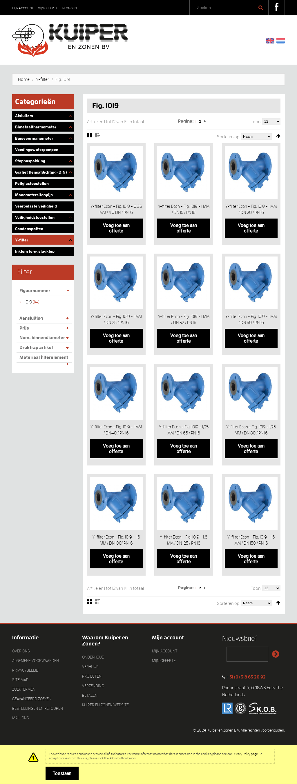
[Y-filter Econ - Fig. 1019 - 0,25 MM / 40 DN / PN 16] (116, 172)
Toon (255, 121)
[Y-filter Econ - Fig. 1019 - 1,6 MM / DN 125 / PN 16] (183, 503)
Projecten (92, 676)
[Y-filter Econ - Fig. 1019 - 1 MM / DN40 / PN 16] (116, 393)
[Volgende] (205, 121)
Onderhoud (93, 657)
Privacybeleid (25, 670)
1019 (28, 302)
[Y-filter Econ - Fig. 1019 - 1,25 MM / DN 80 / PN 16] (251, 393)
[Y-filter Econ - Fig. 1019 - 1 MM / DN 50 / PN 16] (251, 283)
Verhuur (90, 667)
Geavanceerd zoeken (31, 699)
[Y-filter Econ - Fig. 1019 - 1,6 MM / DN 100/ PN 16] (116, 503)
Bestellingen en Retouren (37, 708)
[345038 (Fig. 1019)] (251, 503)
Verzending (93, 686)
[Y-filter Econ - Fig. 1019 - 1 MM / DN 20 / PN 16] (251, 172)
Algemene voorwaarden (35, 661)
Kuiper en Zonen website (105, 705)
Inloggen (69, 8)
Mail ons (20, 718)
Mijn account (23, 8)
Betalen (89, 695)
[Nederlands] (280, 40)
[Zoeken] (260, 7)
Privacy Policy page (245, 754)
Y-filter (42, 79)
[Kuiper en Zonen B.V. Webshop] (70, 38)
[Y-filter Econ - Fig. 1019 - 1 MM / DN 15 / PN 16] (183, 172)
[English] (270, 40)
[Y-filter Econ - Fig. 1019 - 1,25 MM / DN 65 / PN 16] (183, 393)
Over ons (21, 651)
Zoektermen (23, 689)
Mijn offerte (48, 8)
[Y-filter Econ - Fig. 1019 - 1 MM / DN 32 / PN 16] (183, 283)
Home (24, 79)
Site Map (20, 680)
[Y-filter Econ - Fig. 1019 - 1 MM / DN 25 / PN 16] (116, 283)
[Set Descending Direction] (278, 136)
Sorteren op (228, 136)
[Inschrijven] (275, 654)
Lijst (97, 135)
